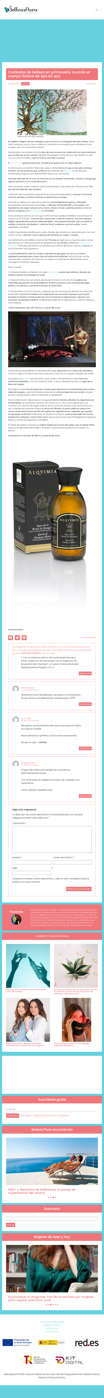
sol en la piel (16, 163)
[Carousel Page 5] (55, 1304)
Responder (85, 673)
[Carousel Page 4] (55, 1197)
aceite (27, 378)
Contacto (52, 1331)
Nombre (17, 857)
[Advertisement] (52, 40)
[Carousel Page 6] (58, 1304)
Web (14, 868)
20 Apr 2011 (13, 83)
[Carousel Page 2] (51, 1197)
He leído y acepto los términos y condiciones (45, 1115)
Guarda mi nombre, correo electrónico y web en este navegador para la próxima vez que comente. (50, 880)
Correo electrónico (63, 857)
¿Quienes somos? (52, 1325)
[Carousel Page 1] (48, 1197)
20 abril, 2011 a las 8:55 (30, 721)
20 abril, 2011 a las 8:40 (30, 765)
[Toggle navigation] (97, 10)
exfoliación (52, 272)
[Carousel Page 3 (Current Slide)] (53, 1197)
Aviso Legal (52, 1328)
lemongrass (35, 210)
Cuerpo (25, 83)
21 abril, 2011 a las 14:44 (30, 690)
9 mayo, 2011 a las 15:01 (30, 653)
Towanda (91, 83)
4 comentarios (88, 637)
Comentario (19, 823)
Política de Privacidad (52, 1322)
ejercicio (68, 170)
